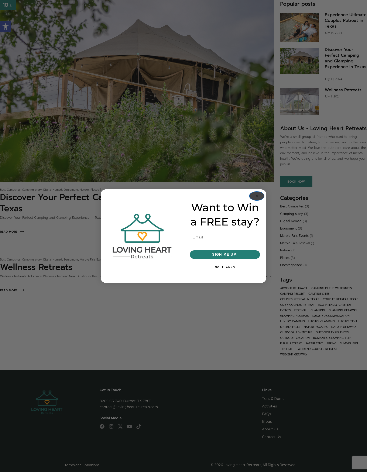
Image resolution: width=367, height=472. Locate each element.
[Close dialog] (256, 196)
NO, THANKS (225, 267)
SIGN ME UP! (225, 254)
